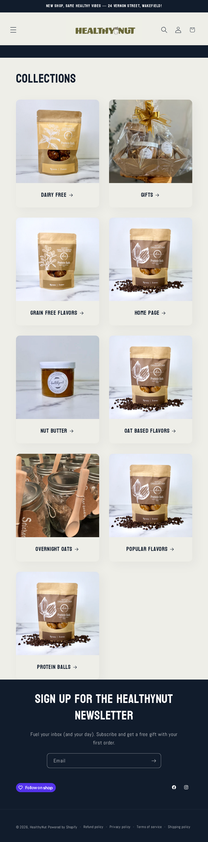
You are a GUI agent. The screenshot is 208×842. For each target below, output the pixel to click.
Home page (147, 313)
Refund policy (93, 827)
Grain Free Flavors (53, 313)
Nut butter (53, 431)
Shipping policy (179, 827)
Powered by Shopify (62, 827)
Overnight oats (54, 549)
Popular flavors (146, 549)
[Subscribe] (154, 760)
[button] (13, 30)
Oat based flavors (147, 431)
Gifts (147, 195)
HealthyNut (38, 827)
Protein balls (54, 667)
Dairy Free (54, 195)
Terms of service (149, 827)
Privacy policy (120, 827)
